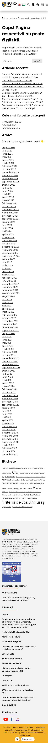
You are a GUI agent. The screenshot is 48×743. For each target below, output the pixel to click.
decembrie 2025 (10, 172)
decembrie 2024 (10, 209)
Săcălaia (34, 498)
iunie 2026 (7, 154)
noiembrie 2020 (10, 361)
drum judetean (21, 477)
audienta (20, 468)
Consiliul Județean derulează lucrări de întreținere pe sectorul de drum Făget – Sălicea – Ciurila (22, 86)
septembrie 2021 (10, 330)
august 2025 (8, 185)
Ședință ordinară (17, 507)
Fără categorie (9, 128)
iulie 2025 (7, 188)
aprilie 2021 (7, 346)
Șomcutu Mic (27, 507)
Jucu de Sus (21, 480)
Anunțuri (7, 125)
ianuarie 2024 (9, 244)
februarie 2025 (9, 203)
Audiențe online (9, 593)
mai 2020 (7, 380)
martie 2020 (8, 386)
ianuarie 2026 (9, 169)
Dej (3, 477)
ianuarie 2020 (9, 392)
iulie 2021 (7, 336)
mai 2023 (6, 268)
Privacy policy (27, 739)
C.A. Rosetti (33, 468)
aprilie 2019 (7, 420)
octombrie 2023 (10, 253)
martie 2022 (8, 312)
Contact (6, 614)
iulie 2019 (7, 411)
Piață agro (16, 488)
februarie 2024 (9, 240)
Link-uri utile (8, 654)
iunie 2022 (7, 302)
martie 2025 (8, 200)
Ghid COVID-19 (9, 705)
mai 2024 (6, 231)
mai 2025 (6, 194)
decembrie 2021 (10, 321)
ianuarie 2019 (8, 429)
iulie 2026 (7, 151)
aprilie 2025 (8, 197)
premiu (22, 488)
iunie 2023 (7, 265)
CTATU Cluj (41, 473)
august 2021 (8, 333)
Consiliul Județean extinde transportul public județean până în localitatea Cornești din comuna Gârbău (22, 77)
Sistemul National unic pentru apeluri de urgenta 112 (16, 669)
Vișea (4, 507)
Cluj (15, 472)
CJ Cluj (9, 473)
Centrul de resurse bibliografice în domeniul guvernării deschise (18, 698)
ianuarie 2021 (8, 355)
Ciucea (4, 473)
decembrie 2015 (10, 454)
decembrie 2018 (10, 433)
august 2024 (8, 222)
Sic (28, 495)
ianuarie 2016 (8, 451)
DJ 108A (7, 477)
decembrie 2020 (10, 358)
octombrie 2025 (10, 178)
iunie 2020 (7, 377)
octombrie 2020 (10, 364)
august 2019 (8, 408)
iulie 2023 (7, 262)
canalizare (41, 468)
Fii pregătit (7, 676)
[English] (19, 4)
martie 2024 (8, 237)
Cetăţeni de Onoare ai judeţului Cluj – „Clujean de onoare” (19, 647)
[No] (45, 733)
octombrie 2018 (10, 439)
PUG (37, 487)
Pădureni (5, 492)
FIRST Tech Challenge (9, 480)
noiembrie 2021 (10, 324)
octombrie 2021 (10, 327)
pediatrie (37, 483)
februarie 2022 (9, 315)
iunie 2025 (7, 191)
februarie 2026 (9, 166)
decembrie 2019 (10, 395)
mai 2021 (6, 343)
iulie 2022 (7, 299)
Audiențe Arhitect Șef (12, 659)
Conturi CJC (7, 680)
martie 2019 (8, 423)
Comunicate (8, 122)
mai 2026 (6, 157)
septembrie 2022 (11, 293)
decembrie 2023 (10, 247)
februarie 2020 (10, 389)
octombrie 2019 (10, 402)
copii (35, 473)
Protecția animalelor (12, 663)
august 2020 (8, 371)
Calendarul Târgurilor (12, 641)
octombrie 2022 (10, 290)
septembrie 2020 (11, 367)
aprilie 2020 (8, 383)
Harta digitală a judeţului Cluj (15, 632)
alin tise (8, 468)
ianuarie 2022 (9, 318)
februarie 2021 (9, 352)
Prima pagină (8, 18)
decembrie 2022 (10, 284)
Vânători (8, 507)
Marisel (31, 483)
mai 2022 (6, 305)
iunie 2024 (7, 228)
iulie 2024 (7, 225)
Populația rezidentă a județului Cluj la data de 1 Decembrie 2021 (18, 598)
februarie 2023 (9, 278)
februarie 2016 (9, 448)
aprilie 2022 (8, 309)
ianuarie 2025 (9, 206)
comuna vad (29, 473)
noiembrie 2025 (10, 175)
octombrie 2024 (10, 216)
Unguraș (36, 502)
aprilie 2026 (8, 160)
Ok (17, 739)
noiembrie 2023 (10, 250)
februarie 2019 (9, 426)
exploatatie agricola (38, 477)
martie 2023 (8, 274)
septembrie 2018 (10, 442)
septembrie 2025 (10, 182)
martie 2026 (8, 163)
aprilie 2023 (8, 271)
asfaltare (14, 468)
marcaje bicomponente (20, 483)
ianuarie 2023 (9, 281)
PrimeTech (28, 488)
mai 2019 (6, 417)
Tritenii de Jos (15, 502)
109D (3, 468)
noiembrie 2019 (10, 398)
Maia (10, 483)
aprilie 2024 (8, 234)
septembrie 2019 (10, 405)
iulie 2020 (7, 374)
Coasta (22, 473)
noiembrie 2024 (10, 213)
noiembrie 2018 (10, 436)
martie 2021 (8, 349)
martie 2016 (8, 445)
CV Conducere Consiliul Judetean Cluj (18, 691)
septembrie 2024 (11, 219)
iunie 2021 (7, 340)
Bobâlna (26, 468)
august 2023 (8, 259)
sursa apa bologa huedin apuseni (20, 498)
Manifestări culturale (12, 637)
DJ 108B (12, 477)
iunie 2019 (7, 414)
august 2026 (8, 147)
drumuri (29, 477)
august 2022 (8, 296)
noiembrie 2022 (10, 287)
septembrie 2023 (11, 256)
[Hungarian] (23, 4)
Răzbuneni (12, 492)
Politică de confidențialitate (15, 685)
